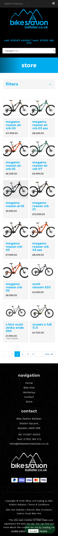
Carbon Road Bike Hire (29, 513)
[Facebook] (26, 35)
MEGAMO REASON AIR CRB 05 (13, 166)
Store (29, 401)
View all (49, 354)
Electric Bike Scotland (39, 509)
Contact (29, 396)
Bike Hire (29, 387)
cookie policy (18, 531)
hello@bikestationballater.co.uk (29, 443)
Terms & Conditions (38, 504)
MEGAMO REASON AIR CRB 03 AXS (40, 125)
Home (29, 382)
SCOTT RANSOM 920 (41, 285)
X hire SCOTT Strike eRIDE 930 (15, 328)
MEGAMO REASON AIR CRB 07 (40, 166)
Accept (33, 531)
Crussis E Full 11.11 (42, 326)
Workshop (29, 392)
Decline (43, 531)
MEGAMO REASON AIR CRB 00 (13, 125)
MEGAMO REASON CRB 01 (40, 206)
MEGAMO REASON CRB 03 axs (40, 247)
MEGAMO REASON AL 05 (15, 204)
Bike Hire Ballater (15, 509)
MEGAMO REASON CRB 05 (14, 287)
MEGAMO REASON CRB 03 (14, 247)
